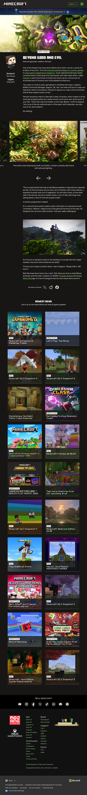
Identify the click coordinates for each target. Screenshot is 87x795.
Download (44, 741)
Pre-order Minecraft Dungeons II (49, 12)
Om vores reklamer (35, 788)
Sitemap (43, 738)
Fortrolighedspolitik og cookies (14, 785)
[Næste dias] (48, 178)
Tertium (26, 78)
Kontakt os (44, 744)
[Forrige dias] (38, 178)
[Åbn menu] (82, 4)
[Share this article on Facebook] (57, 287)
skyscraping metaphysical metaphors (40, 73)
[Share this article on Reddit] (51, 287)
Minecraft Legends (31, 732)
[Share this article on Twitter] (44, 287)
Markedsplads (45, 720)
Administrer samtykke (51, 768)
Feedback (43, 736)
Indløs (42, 752)
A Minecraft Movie (31, 759)
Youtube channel (66, 276)
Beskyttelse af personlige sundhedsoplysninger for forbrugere (43, 785)
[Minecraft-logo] (15, 4)
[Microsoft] (74, 780)
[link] (20, 704)
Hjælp (42, 733)
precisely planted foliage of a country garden (65, 70)
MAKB (79, 73)
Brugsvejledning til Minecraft (34, 768)
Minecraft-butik (45, 722)
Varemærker (23, 788)
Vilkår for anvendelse (11, 788)
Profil (42, 750)
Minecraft (29, 720)
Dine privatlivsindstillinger (16, 790)
